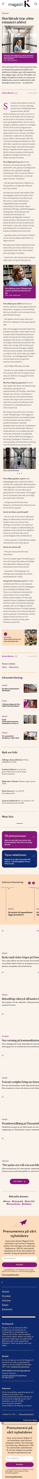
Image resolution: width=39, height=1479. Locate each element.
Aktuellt (4, 685)
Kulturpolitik (18, 1201)
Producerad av (30, 1420)
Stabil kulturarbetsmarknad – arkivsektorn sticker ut (10, 721)
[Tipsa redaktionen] (33, 856)
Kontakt (5, 1356)
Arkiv (5, 667)
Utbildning (27, 1204)
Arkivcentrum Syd (26, 399)
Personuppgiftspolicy (10, 1275)
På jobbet (5, 1036)
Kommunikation (14, 1204)
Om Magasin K (7, 1324)
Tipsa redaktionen (15, 855)
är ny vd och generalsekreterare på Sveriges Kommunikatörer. (14, 772)
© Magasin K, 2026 (8, 1414)
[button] (5, 459)
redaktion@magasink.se (20, 1367)
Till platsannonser (15, 836)
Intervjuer (5, 13)
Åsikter (4, 701)
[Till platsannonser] (33, 837)
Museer (8, 1201)
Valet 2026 (30, 1201)
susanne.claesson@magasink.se (14, 1375)
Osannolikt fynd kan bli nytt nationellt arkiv (12, 639)
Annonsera (6, 1388)
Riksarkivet (7, 201)
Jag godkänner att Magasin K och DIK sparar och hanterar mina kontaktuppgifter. (19, 1270)
